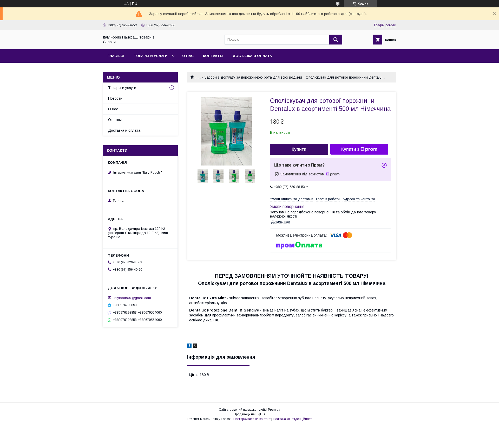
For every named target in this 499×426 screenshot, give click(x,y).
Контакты (213, 56)
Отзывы (115, 120)
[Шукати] (335, 39)
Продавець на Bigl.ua (249, 414)
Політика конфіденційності (292, 419)
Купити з (350, 149)
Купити (299, 149)
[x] (195, 346)
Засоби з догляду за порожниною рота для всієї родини (253, 77)
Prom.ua (274, 409)
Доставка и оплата (252, 56)
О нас (188, 56)
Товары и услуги (151, 56)
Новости (115, 98)
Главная (116, 56)
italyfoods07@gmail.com (132, 298)
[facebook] (189, 346)
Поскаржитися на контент (252, 419)
